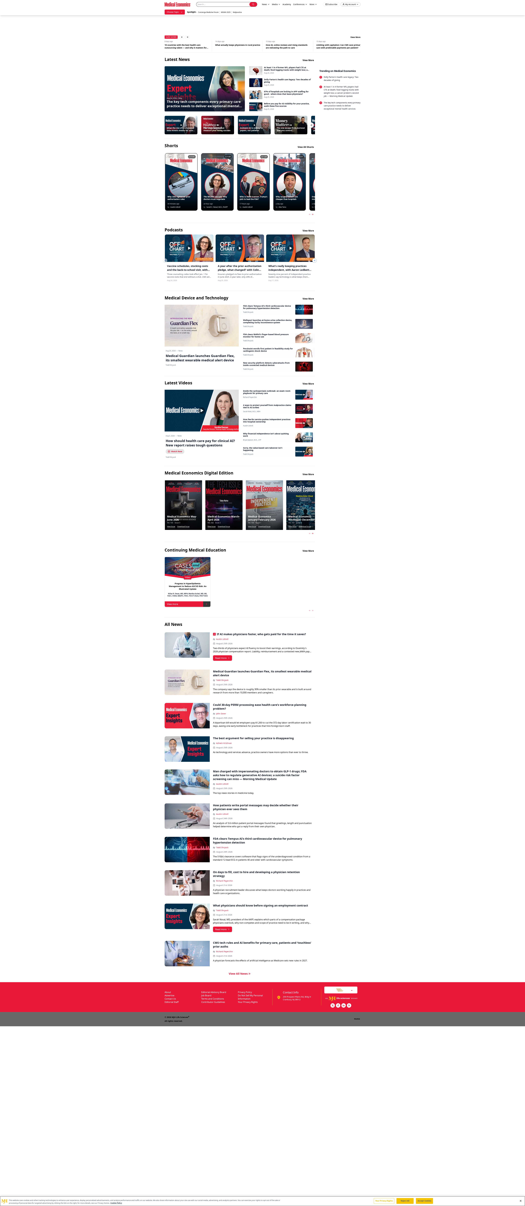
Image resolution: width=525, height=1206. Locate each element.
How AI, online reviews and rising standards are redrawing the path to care (236, 46)
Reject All (405, 1201)
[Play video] (201, 410)
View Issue (171, 527)
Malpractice (237, 12)
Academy (287, 4)
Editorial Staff (172, 1002)
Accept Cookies (424, 1201)
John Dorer (221, 713)
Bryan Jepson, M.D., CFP (252, 440)
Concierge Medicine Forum (208, 12)
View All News (238, 973)
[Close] (521, 1201)
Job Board (206, 995)
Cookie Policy (116, 1203)
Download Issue (183, 527)
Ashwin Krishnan (224, 743)
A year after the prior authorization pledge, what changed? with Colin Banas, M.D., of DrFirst (239, 269)
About (168, 992)
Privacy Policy (245, 992)
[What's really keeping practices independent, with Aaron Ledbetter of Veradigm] (290, 248)
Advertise (169, 995)
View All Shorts (306, 147)
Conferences (299, 4)
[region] (262, 1201)
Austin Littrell (248, 426)
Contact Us (170, 998)
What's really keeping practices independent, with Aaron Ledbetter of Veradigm (290, 269)
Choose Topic (173, 12)
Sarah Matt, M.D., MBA (251, 411)
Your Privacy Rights (248, 1002)
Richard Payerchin (250, 397)
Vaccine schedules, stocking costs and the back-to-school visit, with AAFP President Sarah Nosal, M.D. (187, 269)
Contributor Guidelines (213, 1002)
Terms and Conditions (212, 998)
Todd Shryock (248, 312)
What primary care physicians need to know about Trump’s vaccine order (337, 46)
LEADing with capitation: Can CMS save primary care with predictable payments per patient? (288, 46)
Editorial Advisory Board (213, 992)
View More (355, 37)
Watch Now (176, 451)
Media (275, 4)
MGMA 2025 (226, 12)
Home (357, 1019)
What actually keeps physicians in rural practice (187, 45)
